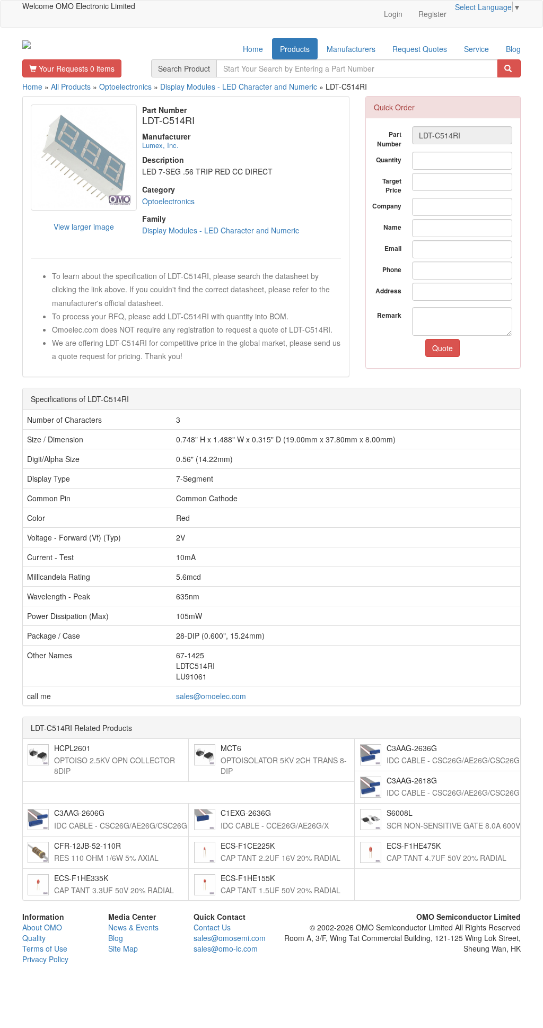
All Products (71, 86)
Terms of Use (44, 948)
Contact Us (212, 927)
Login (393, 13)
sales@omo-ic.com (226, 948)
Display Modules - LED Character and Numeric (238, 86)
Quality (34, 938)
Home (253, 48)
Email (392, 248)
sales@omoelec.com (211, 696)
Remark (389, 315)
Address (388, 290)
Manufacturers (351, 48)
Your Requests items (76, 68)
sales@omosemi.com (230, 938)
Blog (513, 48)
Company (386, 206)
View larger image (84, 226)
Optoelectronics (125, 86)
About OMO (42, 927)
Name (392, 227)
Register (432, 13)
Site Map (123, 948)
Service (476, 48)
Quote (442, 348)
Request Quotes (419, 48)
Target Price (391, 185)
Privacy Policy (45, 959)
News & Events (133, 927)
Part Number (389, 138)
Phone (391, 269)
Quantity (388, 159)
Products (295, 48)
